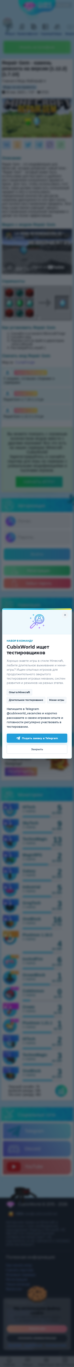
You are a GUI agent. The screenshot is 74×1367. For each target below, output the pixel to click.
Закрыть (37, 749)
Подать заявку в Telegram (40, 738)
